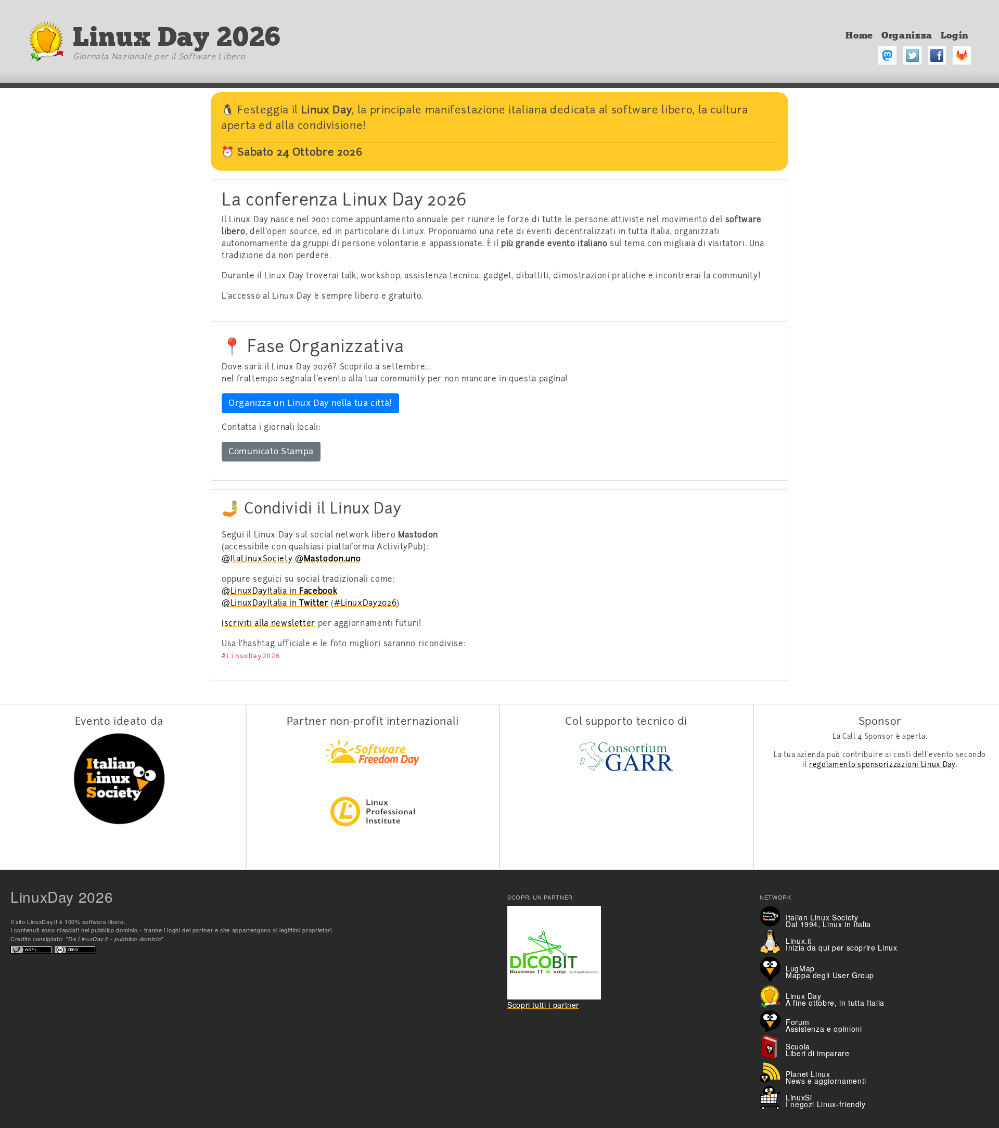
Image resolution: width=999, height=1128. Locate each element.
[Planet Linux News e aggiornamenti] (773, 1072)
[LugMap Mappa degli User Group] (773, 968)
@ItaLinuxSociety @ (291, 559)
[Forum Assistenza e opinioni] (773, 1020)
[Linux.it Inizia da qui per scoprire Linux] (773, 940)
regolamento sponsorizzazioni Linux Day (882, 764)
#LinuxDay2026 (365, 603)
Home (859, 35)
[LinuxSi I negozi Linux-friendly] (773, 1097)
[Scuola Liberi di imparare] (773, 1046)
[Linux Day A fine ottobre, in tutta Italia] (773, 995)
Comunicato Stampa (271, 451)
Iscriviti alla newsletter (268, 623)
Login (955, 35)
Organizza (906, 35)
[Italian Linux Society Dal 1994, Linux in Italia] (773, 915)
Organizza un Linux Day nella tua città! (310, 403)
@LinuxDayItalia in (279, 591)
